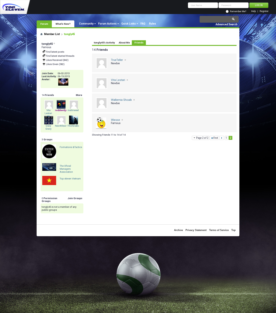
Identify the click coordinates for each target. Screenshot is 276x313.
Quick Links (128, 23)
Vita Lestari (48, 112)
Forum (44, 23)
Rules (152, 23)
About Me (124, 42)
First (215, 137)
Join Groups (75, 198)
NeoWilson (61, 125)
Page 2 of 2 (202, 137)
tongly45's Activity (104, 42)
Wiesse (115, 120)
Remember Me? (238, 11)
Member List (52, 34)
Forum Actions (107, 23)
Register (264, 11)
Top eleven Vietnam (70, 178)
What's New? (63, 23)
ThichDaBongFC (76, 125)
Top (233, 230)
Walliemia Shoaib (121, 100)
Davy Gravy (48, 127)
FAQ (142, 23)
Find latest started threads (59, 56)
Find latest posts (54, 51)
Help (253, 11)
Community (86, 23)
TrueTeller (117, 60)
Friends (138, 42)
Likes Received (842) (57, 60)
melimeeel (73, 110)
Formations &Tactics (71, 147)
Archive (178, 230)
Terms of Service (219, 230)
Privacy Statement (196, 230)
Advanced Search (226, 24)
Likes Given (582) (55, 64)
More (79, 95)
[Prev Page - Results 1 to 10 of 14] (221, 138)
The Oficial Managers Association (66, 168)
